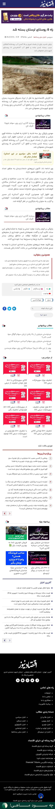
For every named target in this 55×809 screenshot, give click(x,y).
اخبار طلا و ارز (45, 717)
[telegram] (22, 680)
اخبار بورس (46, 721)
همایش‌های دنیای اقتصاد (43, 770)
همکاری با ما (46, 700)
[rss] (18, 680)
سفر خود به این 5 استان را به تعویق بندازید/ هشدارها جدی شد (27, 261)
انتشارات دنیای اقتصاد (44, 766)
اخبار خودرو (46, 724)
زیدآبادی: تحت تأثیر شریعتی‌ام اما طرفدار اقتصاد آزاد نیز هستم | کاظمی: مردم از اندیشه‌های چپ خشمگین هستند (27, 491)
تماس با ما (46, 697)
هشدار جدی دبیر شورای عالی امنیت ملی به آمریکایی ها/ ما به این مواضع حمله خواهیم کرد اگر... (27, 618)
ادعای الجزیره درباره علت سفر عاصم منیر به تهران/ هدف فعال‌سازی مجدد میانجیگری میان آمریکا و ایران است (30, 602)
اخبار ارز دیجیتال (44, 732)
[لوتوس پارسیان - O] (27, 805)
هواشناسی (37, 300)
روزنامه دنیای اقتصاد (45, 750)
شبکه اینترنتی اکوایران (44, 754)
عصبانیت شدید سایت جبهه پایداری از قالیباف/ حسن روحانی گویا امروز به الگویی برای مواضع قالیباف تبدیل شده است (26, 467)
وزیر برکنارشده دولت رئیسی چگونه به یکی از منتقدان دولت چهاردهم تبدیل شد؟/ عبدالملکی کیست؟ (26, 507)
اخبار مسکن (21, 721)
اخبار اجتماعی (20, 728)
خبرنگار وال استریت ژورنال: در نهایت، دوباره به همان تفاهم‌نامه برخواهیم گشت (28, 610)
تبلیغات (48, 693)
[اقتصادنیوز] (27, 664)
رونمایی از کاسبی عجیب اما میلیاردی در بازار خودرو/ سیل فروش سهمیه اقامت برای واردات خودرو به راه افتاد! (27, 460)
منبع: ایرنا (43, 315)
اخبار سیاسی (21, 717)
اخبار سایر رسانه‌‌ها (18, 732)
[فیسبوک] (4, 308)
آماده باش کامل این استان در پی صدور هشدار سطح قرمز (29, 264)
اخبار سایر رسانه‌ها (40, 37)
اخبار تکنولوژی (20, 724)
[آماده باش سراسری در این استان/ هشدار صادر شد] (45, 156)
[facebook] (37, 680)
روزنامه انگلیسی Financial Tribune (39, 762)
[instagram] (27, 680)
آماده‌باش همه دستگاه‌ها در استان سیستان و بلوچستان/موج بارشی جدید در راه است (25, 269)
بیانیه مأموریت (45, 704)
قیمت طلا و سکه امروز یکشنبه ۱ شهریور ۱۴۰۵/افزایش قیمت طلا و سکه (27, 634)
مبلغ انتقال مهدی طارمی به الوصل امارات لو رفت (33, 588)
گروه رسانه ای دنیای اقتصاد (42, 746)
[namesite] (47, 4)
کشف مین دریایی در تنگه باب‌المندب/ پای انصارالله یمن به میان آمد (27, 475)
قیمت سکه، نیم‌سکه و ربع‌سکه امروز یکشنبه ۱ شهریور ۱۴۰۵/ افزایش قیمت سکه (28, 594)
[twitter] (32, 680)
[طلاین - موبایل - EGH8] (27, 16)
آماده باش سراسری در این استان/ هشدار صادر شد (20, 155)
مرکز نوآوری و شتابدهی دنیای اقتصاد (38, 774)
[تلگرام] (14, 308)
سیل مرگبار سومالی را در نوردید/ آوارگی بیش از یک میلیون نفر (27, 275)
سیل (49, 300)
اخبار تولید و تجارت (43, 728)
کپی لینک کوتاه (46, 308)
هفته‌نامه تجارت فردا (45, 758)
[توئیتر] (9, 308)
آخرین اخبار (45, 582)
